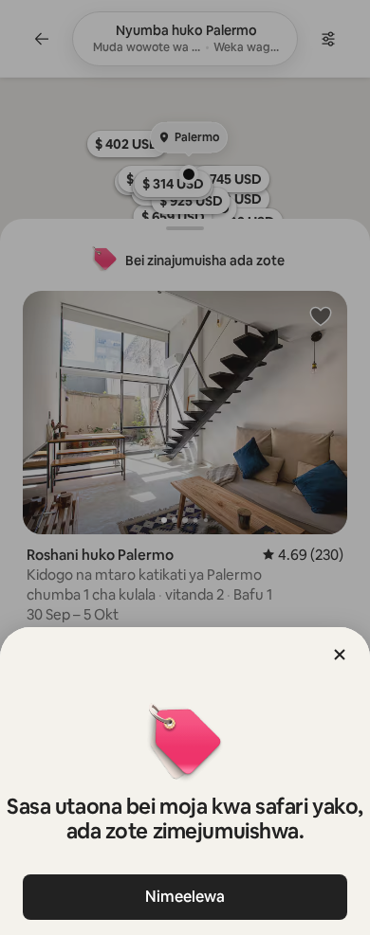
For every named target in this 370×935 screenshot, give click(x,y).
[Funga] (339, 654)
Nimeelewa (185, 897)
